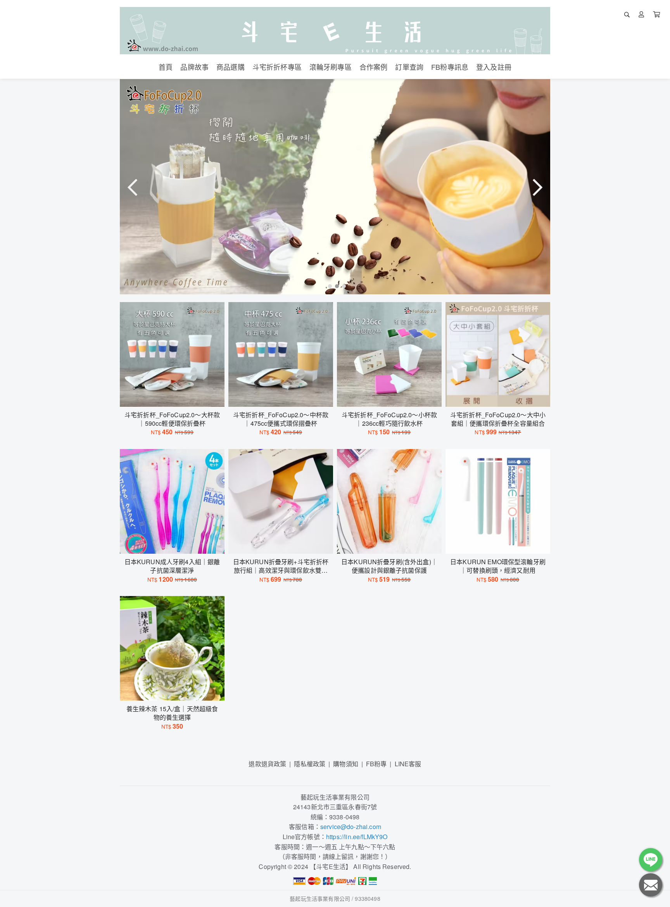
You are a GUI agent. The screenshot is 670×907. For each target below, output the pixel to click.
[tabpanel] (335, 186)
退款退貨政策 (267, 763)
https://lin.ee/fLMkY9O (357, 836)
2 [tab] (335, 286)
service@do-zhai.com (350, 826)
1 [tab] (328, 286)
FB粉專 (376, 763)
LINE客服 (408, 763)
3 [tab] (342, 286)
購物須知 (345, 763)
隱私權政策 (309, 763)
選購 (176, 396)
